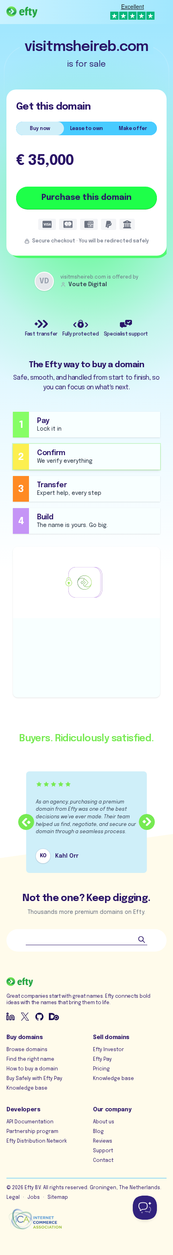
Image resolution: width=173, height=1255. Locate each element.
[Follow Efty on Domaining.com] (54, 1017)
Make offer (133, 128)
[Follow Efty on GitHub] (39, 1017)
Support (103, 1151)
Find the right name (30, 1059)
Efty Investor (108, 1050)
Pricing (101, 1069)
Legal (13, 1197)
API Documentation (30, 1122)
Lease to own (86, 128)
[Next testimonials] (147, 822)
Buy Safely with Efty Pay (34, 1078)
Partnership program (32, 1131)
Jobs (33, 1197)
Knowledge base (26, 1088)
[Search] (142, 940)
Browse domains (26, 1050)
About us (103, 1122)
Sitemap (57, 1197)
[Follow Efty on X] (25, 1017)
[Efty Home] (21, 12)
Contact (103, 1160)
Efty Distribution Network (36, 1141)
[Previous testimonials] (26, 822)
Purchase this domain (86, 197)
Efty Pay (102, 1059)
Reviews (102, 1141)
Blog (98, 1131)
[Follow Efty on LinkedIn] (10, 1017)
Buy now (40, 128)
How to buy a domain (32, 1069)
